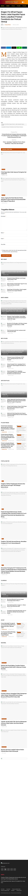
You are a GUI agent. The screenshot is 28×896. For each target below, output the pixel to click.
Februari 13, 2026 (5, 274)
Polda (13, 5)
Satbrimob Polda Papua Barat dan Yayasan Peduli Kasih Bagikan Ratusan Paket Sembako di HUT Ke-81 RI (17, 414)
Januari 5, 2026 (10, 292)
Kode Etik (8, 889)
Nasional (4, 662)
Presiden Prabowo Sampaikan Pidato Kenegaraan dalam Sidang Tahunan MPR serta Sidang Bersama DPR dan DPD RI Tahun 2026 (14, 695)
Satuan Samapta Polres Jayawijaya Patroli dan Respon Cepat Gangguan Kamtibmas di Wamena (16, 365)
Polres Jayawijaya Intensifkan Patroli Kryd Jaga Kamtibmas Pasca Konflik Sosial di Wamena (13, 351)
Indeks (2, 5)
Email (2, 238)
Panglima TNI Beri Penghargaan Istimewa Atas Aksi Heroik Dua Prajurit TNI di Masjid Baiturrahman (13, 485)
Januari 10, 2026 (10, 286)
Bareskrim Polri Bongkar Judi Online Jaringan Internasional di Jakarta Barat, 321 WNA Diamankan (17, 324)
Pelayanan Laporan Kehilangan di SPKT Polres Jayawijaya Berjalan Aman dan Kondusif (15, 358)
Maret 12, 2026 (10, 333)
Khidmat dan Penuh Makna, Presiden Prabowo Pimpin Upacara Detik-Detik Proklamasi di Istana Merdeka (13, 667)
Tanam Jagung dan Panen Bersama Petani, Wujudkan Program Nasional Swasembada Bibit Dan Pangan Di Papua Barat (13, 199)
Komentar (3, 216)
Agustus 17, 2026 (10, 417)
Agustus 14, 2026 (11, 449)
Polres (18, 5)
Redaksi (12, 890)
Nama (2, 232)
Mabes (8, 5)
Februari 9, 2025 (11, 629)
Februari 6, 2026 (16, 24)
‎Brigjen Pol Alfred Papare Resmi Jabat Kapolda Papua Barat (13, 125)
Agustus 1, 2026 (4, 726)
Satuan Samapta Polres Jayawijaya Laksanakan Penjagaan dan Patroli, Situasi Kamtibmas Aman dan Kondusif (16, 372)
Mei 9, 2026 (9, 327)
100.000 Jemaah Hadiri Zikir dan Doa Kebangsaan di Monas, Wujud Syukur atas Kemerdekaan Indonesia (14, 723)
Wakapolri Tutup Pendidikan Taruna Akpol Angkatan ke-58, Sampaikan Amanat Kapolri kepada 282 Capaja (16, 317)
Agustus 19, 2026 (10, 361)
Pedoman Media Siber (16, 889)
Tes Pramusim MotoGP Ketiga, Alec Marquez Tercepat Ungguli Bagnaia (8, 633)
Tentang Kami (19, 890)
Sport (19, 623)
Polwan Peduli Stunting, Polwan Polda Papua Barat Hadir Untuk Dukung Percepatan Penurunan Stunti (17, 407)
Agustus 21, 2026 (4, 175)
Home (2, 9)
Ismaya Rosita (8, 24)
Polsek (24, 5)
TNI (2, 481)
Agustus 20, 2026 (10, 403)
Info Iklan (2, 889)
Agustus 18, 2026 (4, 518)
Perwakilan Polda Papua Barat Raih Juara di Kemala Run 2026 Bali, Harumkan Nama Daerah (16, 612)
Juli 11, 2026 (10, 320)
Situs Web (3, 244)
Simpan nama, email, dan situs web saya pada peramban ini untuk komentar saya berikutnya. (14, 251)
